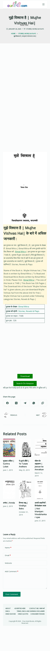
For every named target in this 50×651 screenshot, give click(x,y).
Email (8, 555)
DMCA (7, 611)
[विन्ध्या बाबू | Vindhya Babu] (25, 490)
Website (8, 563)
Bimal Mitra (20, 251)
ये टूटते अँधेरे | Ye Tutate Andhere (24, 463)
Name (8, 547)
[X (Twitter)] (16, 403)
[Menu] (43, 4)
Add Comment (11, 571)
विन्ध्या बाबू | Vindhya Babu (23, 505)
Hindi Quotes (23, 614)
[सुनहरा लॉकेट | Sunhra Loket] (9, 448)
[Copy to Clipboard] (42, 403)
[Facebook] (7, 403)
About (8, 608)
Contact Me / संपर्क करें (37, 608)
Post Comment (11, 594)
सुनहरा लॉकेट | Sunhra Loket (8, 463)
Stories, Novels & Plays (35, 29)
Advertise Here (19, 608)
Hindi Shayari (10, 614)
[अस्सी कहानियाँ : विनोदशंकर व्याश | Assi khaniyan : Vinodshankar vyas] (41, 490)
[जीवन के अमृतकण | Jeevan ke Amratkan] (41, 448)
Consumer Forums (37, 614)
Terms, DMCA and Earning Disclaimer (31, 611)
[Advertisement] (25, 75)
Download (25, 376)
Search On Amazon (25, 383)
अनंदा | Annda (9, 502)
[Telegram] (25, 403)
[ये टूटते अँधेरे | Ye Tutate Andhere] (25, 448)
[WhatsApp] (33, 403)
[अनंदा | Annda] (9, 490)
